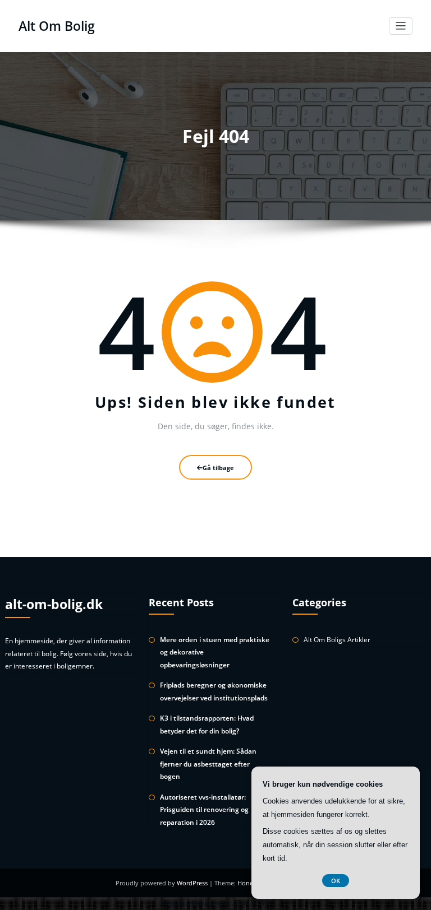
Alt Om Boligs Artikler (337, 639)
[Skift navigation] (401, 26)
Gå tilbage (218, 467)
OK (335, 880)
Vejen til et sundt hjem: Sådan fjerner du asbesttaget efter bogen (208, 763)
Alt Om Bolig (57, 26)
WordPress (193, 883)
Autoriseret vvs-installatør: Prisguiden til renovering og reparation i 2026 (204, 809)
